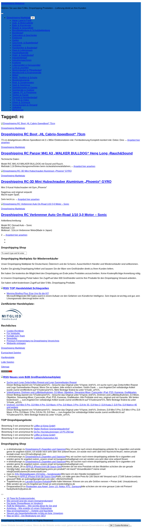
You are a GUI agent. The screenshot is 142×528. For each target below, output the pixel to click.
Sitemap (5, 367)
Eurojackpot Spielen (11, 353)
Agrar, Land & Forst (21, 20)
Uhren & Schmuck (21, 102)
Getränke (16, 45)
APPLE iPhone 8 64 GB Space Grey (44, 466)
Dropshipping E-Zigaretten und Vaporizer (45, 449)
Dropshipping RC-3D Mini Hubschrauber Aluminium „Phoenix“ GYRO (56, 181)
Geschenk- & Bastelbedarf (25, 43)
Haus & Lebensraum (22, 50)
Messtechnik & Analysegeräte (26, 72)
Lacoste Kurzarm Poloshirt (38, 481)
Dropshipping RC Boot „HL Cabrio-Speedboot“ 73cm (43, 134)
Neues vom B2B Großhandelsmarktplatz (35, 377)
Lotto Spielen (7, 362)
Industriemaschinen (21, 60)
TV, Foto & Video (20, 100)
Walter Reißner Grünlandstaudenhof (51, 429)
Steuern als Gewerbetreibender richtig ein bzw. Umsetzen (35, 513)
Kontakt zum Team (16, 336)
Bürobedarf (17, 33)
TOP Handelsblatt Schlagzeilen (29, 288)
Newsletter (12, 338)
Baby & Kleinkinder (21, 25)
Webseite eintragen (16, 343)
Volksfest (16, 107)
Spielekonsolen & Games (24, 87)
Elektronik (17, 38)
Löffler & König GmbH (44, 426)
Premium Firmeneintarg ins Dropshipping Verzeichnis (33, 341)
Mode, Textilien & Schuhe (24, 77)
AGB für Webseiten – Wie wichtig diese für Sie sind (32, 506)
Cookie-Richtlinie (15, 331)
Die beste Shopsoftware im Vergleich (25, 503)
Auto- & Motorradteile (22, 23)
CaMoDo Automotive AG (46, 438)
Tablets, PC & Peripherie (24, 92)
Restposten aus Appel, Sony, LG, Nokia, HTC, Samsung (53, 486)
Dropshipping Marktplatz (19, 17)
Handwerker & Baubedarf (24, 48)
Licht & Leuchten (20, 67)
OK (111, 525)
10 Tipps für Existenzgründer (21, 498)
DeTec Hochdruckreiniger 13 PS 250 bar (54, 432)
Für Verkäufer (13, 333)
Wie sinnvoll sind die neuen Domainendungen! (30, 501)
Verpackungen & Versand (24, 105)
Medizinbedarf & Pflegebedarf (26, 70)
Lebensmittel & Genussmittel (26, 65)
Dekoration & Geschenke (24, 35)
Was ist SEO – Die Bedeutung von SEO (26, 516)
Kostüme (16, 62)
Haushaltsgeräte (20, 53)
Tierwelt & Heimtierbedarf (24, 97)
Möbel (15, 75)
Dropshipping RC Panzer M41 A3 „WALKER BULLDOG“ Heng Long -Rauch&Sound (67, 153)
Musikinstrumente (21, 80)
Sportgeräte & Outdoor (23, 90)
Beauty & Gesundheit (22, 28)
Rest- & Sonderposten (23, 82)
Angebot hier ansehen (84, 166)
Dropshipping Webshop (12, 3)
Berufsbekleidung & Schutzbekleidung (31, 30)
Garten (15, 40)
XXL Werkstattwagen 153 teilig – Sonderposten (38, 474)
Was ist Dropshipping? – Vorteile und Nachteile (30, 511)
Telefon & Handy (20, 95)
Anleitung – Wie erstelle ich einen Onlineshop (29, 508)
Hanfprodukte (7, 357)
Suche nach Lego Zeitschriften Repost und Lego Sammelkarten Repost (42, 382)
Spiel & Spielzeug (21, 85)
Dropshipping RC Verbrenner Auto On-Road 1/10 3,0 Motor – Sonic (54, 215)
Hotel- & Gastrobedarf (23, 55)
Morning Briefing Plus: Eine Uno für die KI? (28, 293)
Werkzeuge (17, 110)
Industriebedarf (19, 58)
